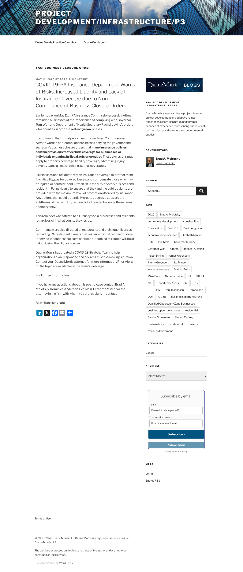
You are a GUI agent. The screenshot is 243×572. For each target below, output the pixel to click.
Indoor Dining (156, 255)
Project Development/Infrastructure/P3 (110, 17)
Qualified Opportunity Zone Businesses (171, 303)
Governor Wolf (156, 248)
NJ (189, 276)
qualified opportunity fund (186, 296)
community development (163, 221)
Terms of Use (43, 518)
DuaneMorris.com (95, 42)
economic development (162, 235)
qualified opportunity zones (164, 310)
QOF (150, 296)
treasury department (160, 331)
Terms (174, 451)
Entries (153, 480)
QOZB (162, 296)
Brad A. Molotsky (74, 79)
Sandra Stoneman (159, 317)
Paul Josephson (174, 289)
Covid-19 (172, 228)
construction (191, 221)
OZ (186, 283)
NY (149, 283)
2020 (151, 214)
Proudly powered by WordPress (54, 563)
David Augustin (192, 228)
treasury (193, 324)
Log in (149, 473)
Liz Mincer (180, 262)
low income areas (158, 269)
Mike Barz (154, 276)
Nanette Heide (174, 276)
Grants (174, 248)
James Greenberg (179, 255)
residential (191, 310)
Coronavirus (155, 228)
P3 (149, 289)
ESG (150, 241)
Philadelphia (196, 289)
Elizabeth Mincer (191, 235)
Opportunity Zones (167, 283)
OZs (195, 283)
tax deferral (176, 324)
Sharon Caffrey (184, 317)
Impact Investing (193, 248)
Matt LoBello (181, 269)
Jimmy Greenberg (158, 262)
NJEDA (200, 276)
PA (158, 289)
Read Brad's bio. (165, 163)
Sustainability (156, 324)
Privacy (183, 451)
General (150, 352)
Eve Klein (163, 241)
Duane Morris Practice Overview (56, 42)
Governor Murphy (184, 241)
